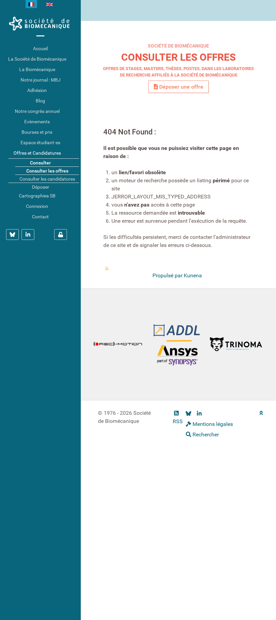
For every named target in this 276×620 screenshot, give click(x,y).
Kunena (193, 275)
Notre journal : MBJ (41, 80)
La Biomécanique (37, 69)
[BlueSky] (189, 413)
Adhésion (37, 90)
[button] (75, 59)
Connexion (37, 206)
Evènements (37, 121)
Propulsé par (168, 275)
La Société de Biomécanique (37, 59)
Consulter (40, 162)
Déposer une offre (180, 87)
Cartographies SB (37, 195)
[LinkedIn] (199, 413)
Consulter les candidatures (47, 179)
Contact (40, 216)
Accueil (40, 48)
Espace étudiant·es (40, 142)
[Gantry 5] (40, 23)
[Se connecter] (60, 234)
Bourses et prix (37, 132)
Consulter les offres (178, 57)
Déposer (40, 187)
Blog (40, 100)
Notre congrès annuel (37, 111)
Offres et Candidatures (37, 153)
